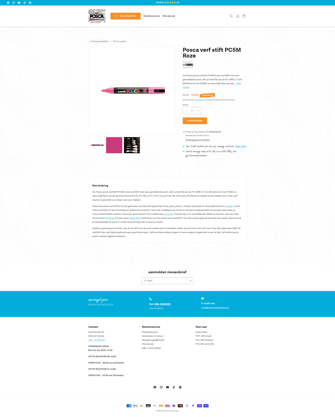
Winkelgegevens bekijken (197, 140)
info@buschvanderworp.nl (215, 307)
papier (229, 206)
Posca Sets (201, 332)
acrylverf (168, 214)
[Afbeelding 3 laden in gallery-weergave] (132, 145)
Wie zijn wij (147, 344)
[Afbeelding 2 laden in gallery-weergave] (114, 145)
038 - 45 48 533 (96, 340)
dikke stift (135, 218)
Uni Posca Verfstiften (99, 41)
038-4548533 (162, 304)
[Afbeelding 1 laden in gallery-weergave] (96, 145)
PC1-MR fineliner (204, 340)
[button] (123, 16)
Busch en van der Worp (170, 411)
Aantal (186, 105)
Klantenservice (150, 332)
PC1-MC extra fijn (205, 344)
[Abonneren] (190, 281)
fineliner (109, 218)
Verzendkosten (200, 100)
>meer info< (240, 146)
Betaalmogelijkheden (153, 340)
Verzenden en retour (152, 336)
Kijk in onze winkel (151, 348)
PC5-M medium (120, 41)
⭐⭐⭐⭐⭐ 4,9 (171, 2)
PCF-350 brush (203, 336)
